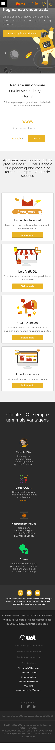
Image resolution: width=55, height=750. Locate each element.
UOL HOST (48, 716)
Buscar (36, 138)
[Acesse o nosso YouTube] (37, 593)
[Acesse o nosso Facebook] (29, 593)
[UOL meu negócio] (23, 4)
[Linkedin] (35, 706)
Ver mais (24, 500)
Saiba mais (27, 235)
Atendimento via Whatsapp (28, 690)
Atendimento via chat (28, 681)
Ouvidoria (28, 685)
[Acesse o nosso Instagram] (20, 593)
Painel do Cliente (29, 672)
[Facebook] (22, 706)
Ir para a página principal (22, 33)
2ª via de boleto (28, 677)
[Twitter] (28, 706)
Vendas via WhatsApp (28, 668)
